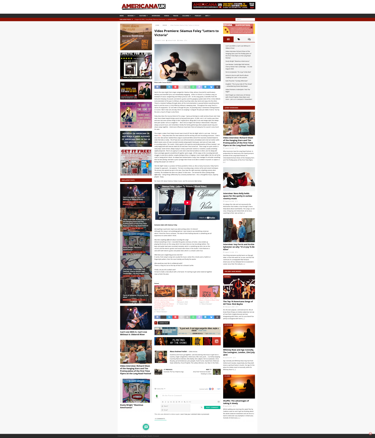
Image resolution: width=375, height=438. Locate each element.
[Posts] (228, 39)
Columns (185, 16)
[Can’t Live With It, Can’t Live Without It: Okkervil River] (136, 196)
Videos (166, 16)
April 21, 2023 (161, 40)
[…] (224, 162)
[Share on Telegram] (205, 87)
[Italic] (165, 402)
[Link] (184, 402)
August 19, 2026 (229, 252)
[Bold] (162, 402)
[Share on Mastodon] (199, 87)
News (122, 16)
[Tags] (239, 39)
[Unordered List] (176, 402)
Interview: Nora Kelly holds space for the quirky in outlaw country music (237, 196)
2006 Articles (193, 351)
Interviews (156, 16)
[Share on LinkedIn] (169, 87)
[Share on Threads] (217, 87)
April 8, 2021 (228, 406)
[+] (190, 401)
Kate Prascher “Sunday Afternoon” (237, 81)
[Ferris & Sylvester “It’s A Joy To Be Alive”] (136, 291)
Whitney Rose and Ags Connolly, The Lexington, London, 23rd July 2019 (239, 352)
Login (218, 389)
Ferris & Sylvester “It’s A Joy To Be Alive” (135, 296)
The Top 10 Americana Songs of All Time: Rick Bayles (238, 302)
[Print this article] (187, 87)
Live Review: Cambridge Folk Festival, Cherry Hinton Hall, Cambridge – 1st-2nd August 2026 (136, 271)
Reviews (131, 16)
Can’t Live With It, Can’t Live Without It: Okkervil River (134, 198)
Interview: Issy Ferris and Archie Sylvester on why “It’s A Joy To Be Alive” (239, 247)
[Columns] (239, 387)
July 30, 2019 (228, 358)
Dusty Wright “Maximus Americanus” (132, 248)
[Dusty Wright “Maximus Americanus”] (136, 244)
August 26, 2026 (129, 204)
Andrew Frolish (171, 40)
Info (207, 16)
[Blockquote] (179, 402)
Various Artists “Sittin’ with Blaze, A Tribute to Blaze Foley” (209, 299)
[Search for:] (245, 19)
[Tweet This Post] (163, 87)
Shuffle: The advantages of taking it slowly (236, 402)
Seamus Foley (163, 323)
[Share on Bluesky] (211, 87)
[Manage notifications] (370, 433)
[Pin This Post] (175, 87)
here (159, 135)
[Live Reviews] (239, 336)
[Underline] (168, 402)
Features (142, 16)
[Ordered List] (173, 402)
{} (187, 401)
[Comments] (249, 39)
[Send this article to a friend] (181, 87)
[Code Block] (182, 402)
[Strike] (171, 402)
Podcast (198, 16)
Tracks (175, 16)
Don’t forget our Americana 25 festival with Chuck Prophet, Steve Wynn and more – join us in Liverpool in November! (239, 97)
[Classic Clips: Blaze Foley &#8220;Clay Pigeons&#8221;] (187, 291)
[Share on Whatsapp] (193, 87)
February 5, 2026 (229, 307)
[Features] (239, 287)
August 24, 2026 (229, 201)
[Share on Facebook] (157, 87)
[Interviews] (239, 124)
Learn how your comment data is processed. (194, 414)
